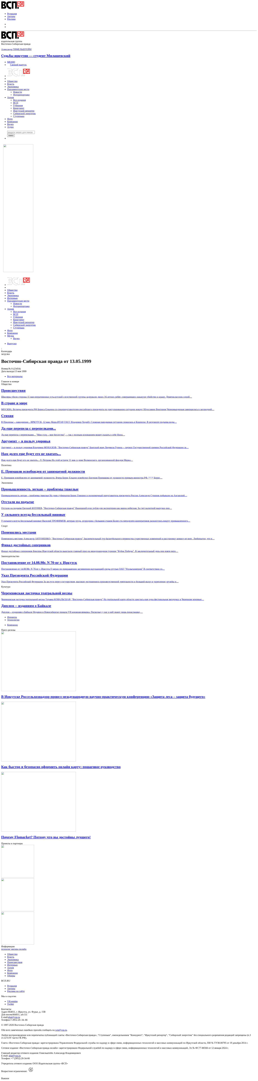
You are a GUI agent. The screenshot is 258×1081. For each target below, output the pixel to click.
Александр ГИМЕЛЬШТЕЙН (16, 49)
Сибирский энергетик (24, 113)
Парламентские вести (18, 89)
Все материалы (15, 376)
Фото (10, 119)
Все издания (19, 100)
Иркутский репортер (23, 111)
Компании (12, 121)
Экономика (13, 86)
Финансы (12, 617)
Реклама (11, 19)
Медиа (10, 336)
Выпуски (12, 343)
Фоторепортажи (21, 94)
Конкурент (18, 108)
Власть (10, 84)
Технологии (13, 620)
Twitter (10, 1004)
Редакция (12, 13)
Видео (10, 124)
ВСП (15, 103)
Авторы (11, 16)
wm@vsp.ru (61, 1030)
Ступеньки (18, 116)
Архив (10, 97)
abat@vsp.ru (14, 1017)
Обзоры (11, 975)
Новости (17, 92)
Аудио (10, 127)
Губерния (18, 105)
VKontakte (12, 1001)
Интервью (12, 298)
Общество (12, 81)
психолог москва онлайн (13, 949)
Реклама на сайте (16, 991)
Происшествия (14, 962)
